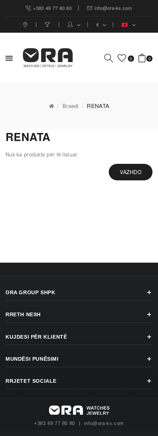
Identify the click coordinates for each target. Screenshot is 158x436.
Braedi (70, 105)
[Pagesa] (48, 25)
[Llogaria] (74, 25)
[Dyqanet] (25, 25)
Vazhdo (130, 172)
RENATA (98, 105)
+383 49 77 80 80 (54, 423)
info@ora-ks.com (104, 423)
